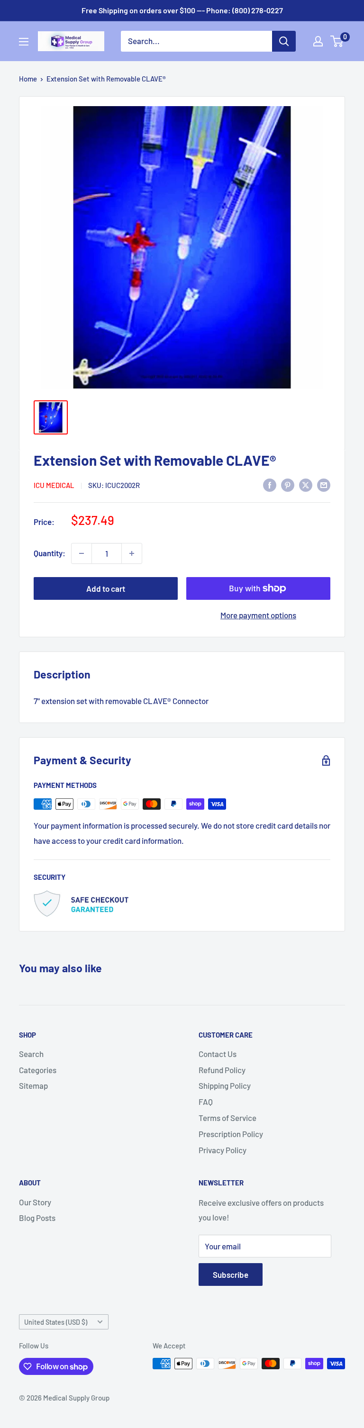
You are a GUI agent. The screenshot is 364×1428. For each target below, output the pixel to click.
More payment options (258, 615)
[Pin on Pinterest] (287, 484)
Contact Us (218, 1053)
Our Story (35, 1202)
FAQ (206, 1101)
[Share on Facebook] (269, 484)
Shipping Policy (225, 1085)
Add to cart (105, 588)
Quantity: (49, 553)
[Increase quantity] (132, 553)
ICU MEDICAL (54, 485)
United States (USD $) (55, 1322)
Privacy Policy (222, 1150)
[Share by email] (323, 484)
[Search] (284, 41)
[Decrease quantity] (81, 553)
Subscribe (230, 1274)
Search (31, 1053)
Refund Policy (222, 1070)
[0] (337, 41)
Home (28, 78)
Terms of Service (227, 1117)
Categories (37, 1070)
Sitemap (33, 1085)
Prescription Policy (231, 1134)
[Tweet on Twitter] (305, 484)
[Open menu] (23, 41)
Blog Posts (37, 1217)
